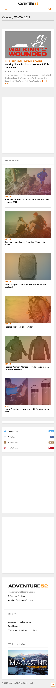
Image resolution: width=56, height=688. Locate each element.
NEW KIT (8, 196)
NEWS (7, 406)
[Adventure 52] (28, 4)
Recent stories (12, 160)
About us (12, 622)
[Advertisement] (28, 124)
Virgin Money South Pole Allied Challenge (23, 61)
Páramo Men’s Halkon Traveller (19, 327)
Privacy (36, 630)
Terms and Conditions (18, 630)
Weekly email (14, 626)
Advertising (25, 622)
